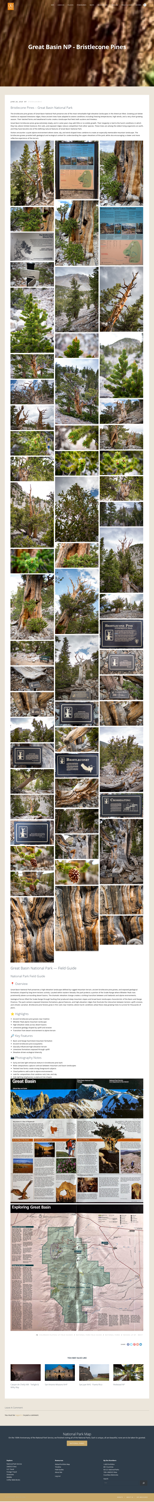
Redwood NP (119, 1384)
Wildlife (9, 1477)
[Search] (143, 1483)
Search (144, 4)
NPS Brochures (142, 1497)
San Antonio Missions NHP (56, 1384)
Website (120, 1497)
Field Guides (127, 5)
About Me (58, 1472)
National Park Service (14, 1464)
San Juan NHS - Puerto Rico (90, 1384)
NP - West (138, 1335)
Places (71, 5)
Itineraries (81, 5)
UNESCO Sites (11, 1466)
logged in (19, 1415)
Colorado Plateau (48, 1335)
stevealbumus (35, 102)
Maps (92, 5)
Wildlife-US (102, 5)
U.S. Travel (10, 1469)
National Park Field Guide (89, 1335)
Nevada (127, 1335)
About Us (129, 1497)
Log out (58, 1476)
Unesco (61, 5)
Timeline (114, 5)
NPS (52, 5)
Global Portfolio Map (62, 1464)
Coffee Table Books (13, 1480)
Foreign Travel (12, 1472)
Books (138, 5)
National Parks (112, 1335)
